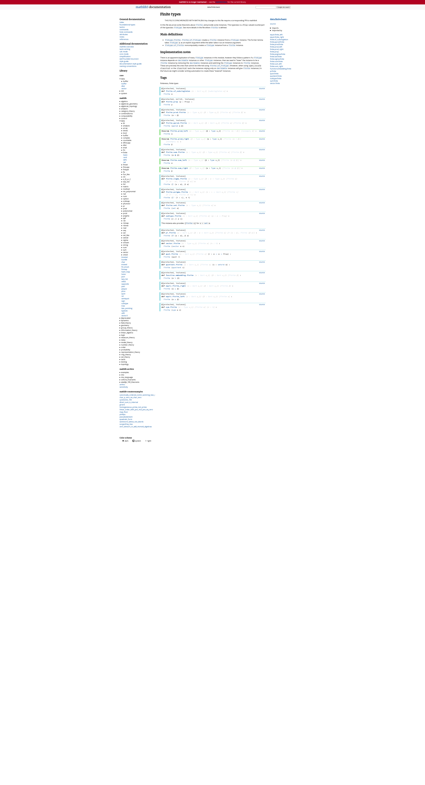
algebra (124, 101)
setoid (221, 264)
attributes (124, 34)
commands (124, 29)
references (124, 39)
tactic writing (125, 49)
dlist (123, 86)
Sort (199, 91)
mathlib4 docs (221, 2)
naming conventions (128, 66)
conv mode (124, 54)
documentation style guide (131, 64)
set (174, 208)
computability (126, 116)
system (124, 93)
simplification (125, 56)
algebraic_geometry (129, 104)
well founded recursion (129, 59)
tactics (122, 27)
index (122, 22)
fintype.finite (173, 40)
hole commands (126, 32)
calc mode (124, 51)
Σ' (173, 197)
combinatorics (127, 113)
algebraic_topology (129, 106)
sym (174, 310)
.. (278, 19)
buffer (125, 81)
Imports (275, 28)
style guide (124, 61)
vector (175, 246)
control (124, 118)
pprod (175, 126)
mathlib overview (127, 46)
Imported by (277, 30)
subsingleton (215, 91)
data (123, 79)
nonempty (246, 131)
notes (122, 37)
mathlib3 (142, 7)
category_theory (128, 111)
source (273, 24)
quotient (176, 267)
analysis (124, 108)
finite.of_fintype (191, 40)
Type (194, 112)
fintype (178, 27)
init (122, 91)
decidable (183, 60)
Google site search (283, 7)
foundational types (127, 24)
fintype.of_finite (174, 45)
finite (199, 25)
